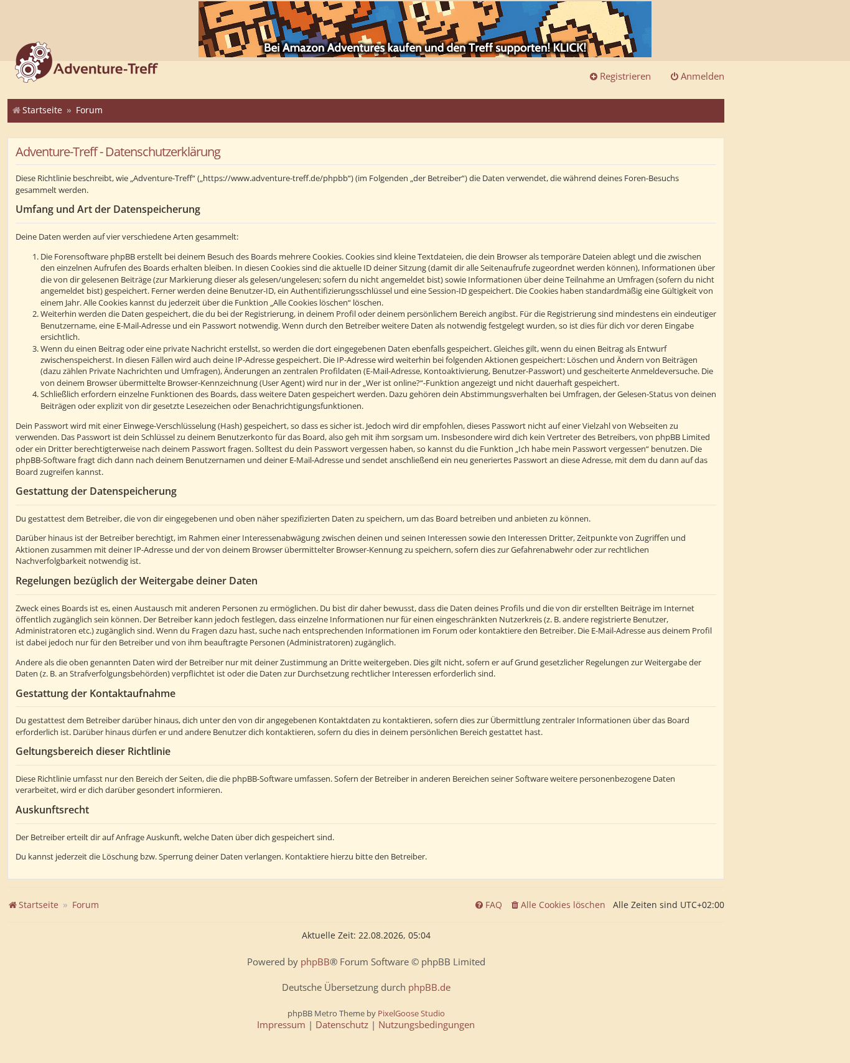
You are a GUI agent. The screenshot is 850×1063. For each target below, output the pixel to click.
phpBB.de (429, 987)
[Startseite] (86, 63)
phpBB (315, 962)
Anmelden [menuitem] (702, 76)
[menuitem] (557, 905)
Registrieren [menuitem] (625, 76)
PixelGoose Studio (411, 1013)
